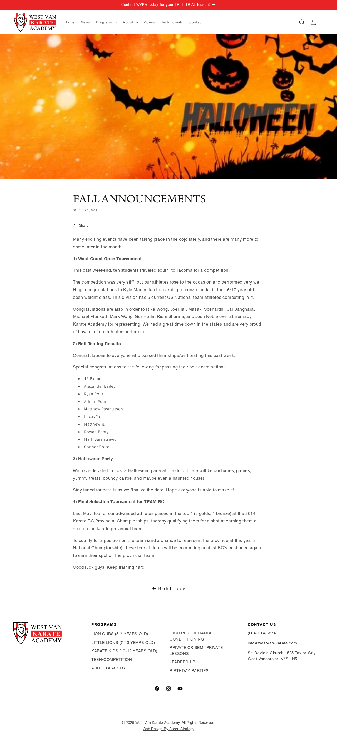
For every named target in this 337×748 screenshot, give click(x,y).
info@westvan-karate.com (272, 643)
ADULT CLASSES (108, 668)
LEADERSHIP (182, 662)
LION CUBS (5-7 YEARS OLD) (119, 634)
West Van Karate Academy (157, 722)
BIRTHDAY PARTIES (189, 670)
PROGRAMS (104, 624)
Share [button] (84, 225)
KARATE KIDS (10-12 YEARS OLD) (124, 651)
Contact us (262, 624)
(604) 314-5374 (262, 633)
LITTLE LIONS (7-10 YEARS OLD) (123, 642)
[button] (106, 22)
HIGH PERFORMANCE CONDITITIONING (191, 636)
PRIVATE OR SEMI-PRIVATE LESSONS (196, 650)
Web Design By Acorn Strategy (168, 729)
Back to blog (171, 588)
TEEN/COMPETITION (111, 659)
